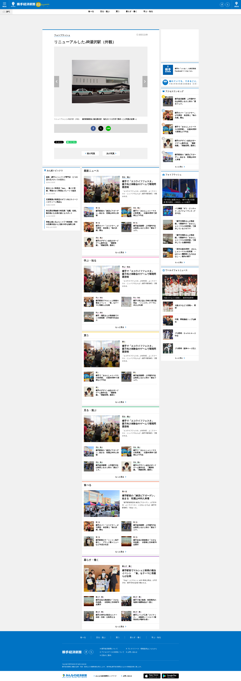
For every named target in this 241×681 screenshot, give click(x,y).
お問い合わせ (132, 652)
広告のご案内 (106, 655)
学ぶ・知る (148, 11)
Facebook (222, 5)
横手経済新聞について (109, 649)
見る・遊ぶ (105, 11)
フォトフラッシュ (62, 35)
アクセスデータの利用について (112, 652)
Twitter (227, 5)
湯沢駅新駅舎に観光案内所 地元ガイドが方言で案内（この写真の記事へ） (110, 119)
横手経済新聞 (23, 4)
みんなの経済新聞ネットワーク (74, 676)
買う (118, 11)
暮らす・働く (131, 11)
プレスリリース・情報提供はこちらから (142, 649)
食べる (91, 11)
